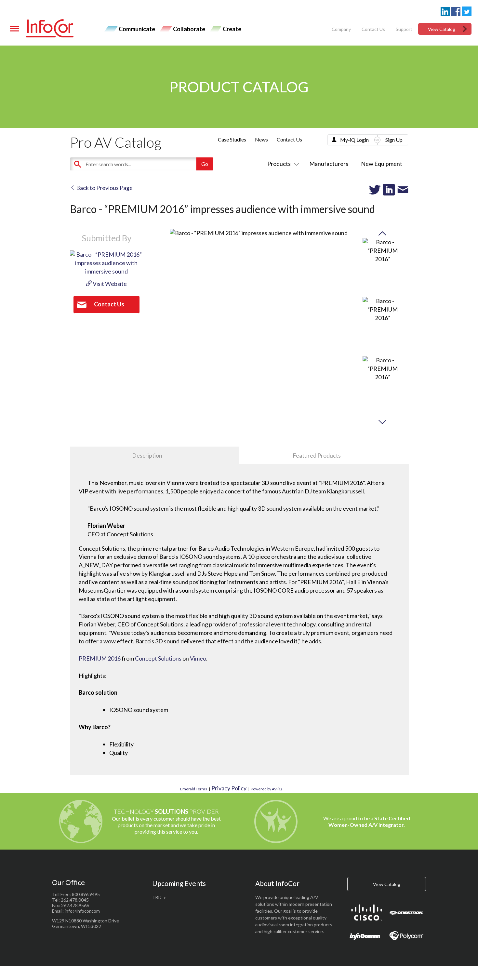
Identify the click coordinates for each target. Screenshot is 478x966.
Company (341, 29)
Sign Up (394, 140)
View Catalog (441, 29)
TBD (157, 897)
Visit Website (109, 283)
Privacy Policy (228, 788)
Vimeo (198, 658)
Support (404, 29)
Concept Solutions (158, 658)
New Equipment (381, 163)
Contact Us (373, 29)
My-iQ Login (354, 140)
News (261, 139)
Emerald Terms (193, 788)
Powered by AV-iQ (266, 788)
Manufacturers (328, 163)
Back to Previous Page (104, 187)
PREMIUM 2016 (100, 658)
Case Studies (232, 139)
